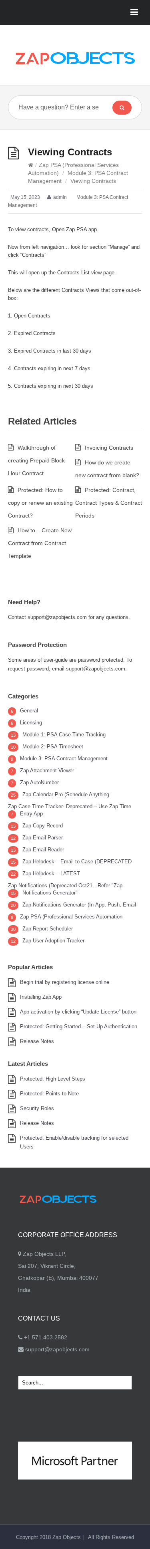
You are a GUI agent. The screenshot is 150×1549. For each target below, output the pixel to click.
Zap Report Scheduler (47, 929)
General (29, 711)
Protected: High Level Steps (52, 1079)
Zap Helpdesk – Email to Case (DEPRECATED (77, 862)
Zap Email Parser (42, 838)
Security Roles (37, 1108)
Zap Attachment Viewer (47, 771)
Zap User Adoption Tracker (53, 941)
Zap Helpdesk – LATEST (51, 874)
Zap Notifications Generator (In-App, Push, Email (79, 905)
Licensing (31, 723)
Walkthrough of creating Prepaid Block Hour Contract (36, 460)
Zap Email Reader (43, 850)
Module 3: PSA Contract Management (64, 759)
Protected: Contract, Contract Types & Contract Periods (108, 503)
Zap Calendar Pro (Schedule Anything (65, 794)
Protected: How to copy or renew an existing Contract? (40, 503)
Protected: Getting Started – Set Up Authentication (78, 1026)
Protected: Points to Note (49, 1094)
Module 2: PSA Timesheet (52, 747)
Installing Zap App (41, 997)
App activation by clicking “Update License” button (78, 1012)
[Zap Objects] (75, 58)
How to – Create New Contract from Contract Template (40, 543)
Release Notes (37, 1041)
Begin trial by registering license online (64, 982)
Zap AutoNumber (39, 782)
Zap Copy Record (42, 826)
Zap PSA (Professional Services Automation (71, 917)
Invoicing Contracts (109, 447)
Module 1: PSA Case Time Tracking (64, 735)
